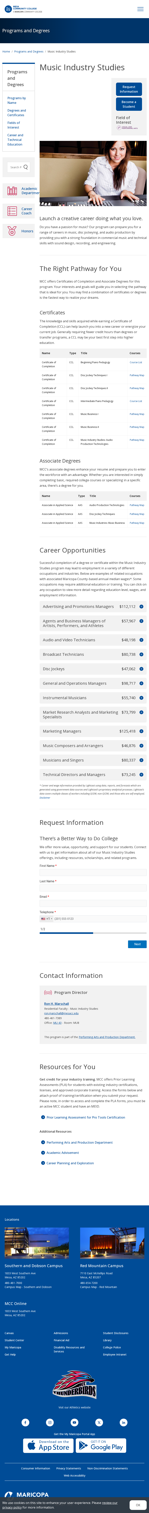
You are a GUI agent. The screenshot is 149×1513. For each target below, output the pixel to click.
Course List (136, 362)
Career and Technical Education (15, 139)
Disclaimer (45, 797)
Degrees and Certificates (16, 112)
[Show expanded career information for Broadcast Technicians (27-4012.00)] (141, 654)
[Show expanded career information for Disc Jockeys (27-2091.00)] (141, 669)
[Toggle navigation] (140, 9)
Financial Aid (61, 1340)
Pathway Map (137, 375)
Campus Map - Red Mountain (98, 1287)
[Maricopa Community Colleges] (74, 1496)
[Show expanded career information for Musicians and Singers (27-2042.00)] (141, 760)
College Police (112, 1347)
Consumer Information (35, 1468)
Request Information (129, 89)
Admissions (61, 1333)
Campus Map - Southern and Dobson (28, 1287)
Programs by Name (16, 100)
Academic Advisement (63, 1153)
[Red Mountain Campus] (112, 1245)
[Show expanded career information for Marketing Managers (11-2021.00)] (141, 731)
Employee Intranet (114, 1354)
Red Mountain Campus (101, 1265)
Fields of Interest (13, 125)
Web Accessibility (74, 1475)
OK (138, 1505)
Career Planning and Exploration (70, 1163)
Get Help (10, 1354)
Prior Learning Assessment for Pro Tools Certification (86, 1117)
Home (6, 51)
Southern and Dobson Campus (34, 1265)
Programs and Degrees (26, 30)
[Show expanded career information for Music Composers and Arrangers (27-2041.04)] (141, 745)
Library (107, 1340)
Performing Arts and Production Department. (107, 1037)
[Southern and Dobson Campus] (37, 1245)
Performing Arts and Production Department (80, 1142)
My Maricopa (13, 1347)
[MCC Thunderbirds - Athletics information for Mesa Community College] (74, 1384)
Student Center (14, 1340)
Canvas (9, 1333)
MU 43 (57, 1023)
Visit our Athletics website (75, 1407)
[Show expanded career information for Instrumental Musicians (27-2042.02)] (141, 698)
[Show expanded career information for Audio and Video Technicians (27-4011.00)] (141, 640)
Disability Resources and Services (69, 1349)
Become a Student (129, 104)
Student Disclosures (115, 1333)
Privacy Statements (68, 1468)
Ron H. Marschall (56, 1004)
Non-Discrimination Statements (107, 1468)
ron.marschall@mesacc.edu (61, 1013)
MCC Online (16, 1303)
